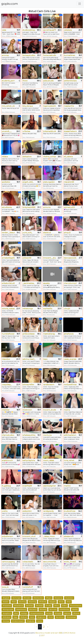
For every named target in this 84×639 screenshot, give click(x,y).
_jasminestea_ (29, 283)
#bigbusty (30, 621)
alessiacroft (69, 536)
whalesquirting (29, 435)
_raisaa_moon (49, 536)
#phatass (43, 609)
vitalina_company (49, 157)
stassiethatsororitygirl (70, 131)
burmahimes (69, 55)
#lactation (33, 609)
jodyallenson (7, 536)
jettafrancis (69, 334)
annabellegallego (8, 258)
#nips (69, 602)
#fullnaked (6, 617)
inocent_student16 (49, 410)
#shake (49, 613)
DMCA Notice (69, 633)
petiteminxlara (70, 81)
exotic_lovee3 (70, 562)
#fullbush (24, 617)
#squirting (32, 602)
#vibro (64, 605)
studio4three (69, 511)
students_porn (8, 81)
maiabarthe (69, 106)
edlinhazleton (70, 435)
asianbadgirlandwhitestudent (49, 486)
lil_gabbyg (6, 486)
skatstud (47, 233)
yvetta (4, 511)
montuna (47, 435)
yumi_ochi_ (27, 233)
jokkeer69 (27, 258)
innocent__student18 (49, 258)
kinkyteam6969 (29, 207)
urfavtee (26, 131)
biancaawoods (70, 258)
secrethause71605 (49, 30)
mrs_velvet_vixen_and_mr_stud (8, 106)
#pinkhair (29, 605)
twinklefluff (28, 587)
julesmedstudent (49, 131)
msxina (67, 410)
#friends (76, 613)
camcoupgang (8, 562)
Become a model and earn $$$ (48, 633)
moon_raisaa (48, 460)
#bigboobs (41, 617)
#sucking (22, 602)
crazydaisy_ (7, 384)
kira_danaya (28, 106)
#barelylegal (71, 617)
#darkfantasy (64, 609)
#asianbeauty (21, 609)
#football (39, 605)
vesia (4, 30)
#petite (75, 609)
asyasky (46, 283)
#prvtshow (60, 617)
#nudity (48, 605)
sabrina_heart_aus (29, 359)
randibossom (48, 384)
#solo (32, 617)
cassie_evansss (70, 359)
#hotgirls (58, 613)
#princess (53, 609)
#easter (5, 602)
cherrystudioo (8, 435)
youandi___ (7, 131)
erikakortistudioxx (8, 283)
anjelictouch (7, 460)
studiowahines (29, 30)
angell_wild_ (28, 182)
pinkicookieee (29, 334)
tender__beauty (8, 233)
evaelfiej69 (27, 486)
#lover (61, 602)
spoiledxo (6, 182)
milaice (5, 157)
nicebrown (27, 410)
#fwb (16, 613)
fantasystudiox (29, 55)
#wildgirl (24, 613)
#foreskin (27, 598)
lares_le (5, 587)
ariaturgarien (49, 182)
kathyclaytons (29, 460)
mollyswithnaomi (70, 384)
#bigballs (6, 598)
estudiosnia (7, 207)
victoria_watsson (8, 309)
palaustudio (48, 81)
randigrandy (48, 511)
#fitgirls (48, 598)
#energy (6, 621)
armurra (46, 207)
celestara (68, 30)
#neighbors (7, 613)
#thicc (56, 605)
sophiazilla (47, 309)
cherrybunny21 (70, 283)
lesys (45, 359)
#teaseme (58, 598)
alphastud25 (69, 207)
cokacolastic (28, 562)
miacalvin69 (69, 182)
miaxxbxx (6, 359)
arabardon (27, 511)
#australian (69, 598)
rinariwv (67, 486)
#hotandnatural (75, 605)
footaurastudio (49, 55)
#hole (51, 617)
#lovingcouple (8, 609)
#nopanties (7, 605)
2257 (42, 635)
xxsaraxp (5, 410)
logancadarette (49, 106)
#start (14, 602)
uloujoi (67, 309)
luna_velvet (69, 460)
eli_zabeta (68, 157)
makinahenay (49, 334)
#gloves (67, 613)
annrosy (5, 55)
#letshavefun (38, 598)
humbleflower (8, 334)
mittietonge (28, 309)
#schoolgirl (16, 598)
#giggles (52, 602)
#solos (39, 621)
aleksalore (27, 157)
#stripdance (18, 605)
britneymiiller (28, 384)
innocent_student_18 (29, 536)
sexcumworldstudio (49, 562)
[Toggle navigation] (80, 4)
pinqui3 (67, 233)
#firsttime (42, 602)
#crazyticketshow (37, 613)
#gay (15, 617)
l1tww (25, 81)
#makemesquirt (18, 621)
